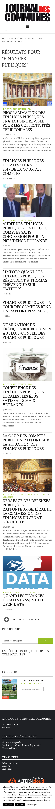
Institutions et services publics (18, 109)
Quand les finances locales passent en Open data (23, 600)
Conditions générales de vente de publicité (21, 745)
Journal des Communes (31, 683)
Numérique (8, 592)
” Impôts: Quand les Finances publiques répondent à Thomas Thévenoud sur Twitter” (25, 280)
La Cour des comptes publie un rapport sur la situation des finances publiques (26, 442)
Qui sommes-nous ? (10, 724)
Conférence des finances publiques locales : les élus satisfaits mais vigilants (23, 396)
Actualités (8, 497)
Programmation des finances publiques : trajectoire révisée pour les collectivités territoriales (26, 121)
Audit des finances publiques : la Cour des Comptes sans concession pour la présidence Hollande (27, 232)
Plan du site (7, 769)
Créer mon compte (10, 763)
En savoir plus (32, 804)
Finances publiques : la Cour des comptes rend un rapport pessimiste (27, 306)
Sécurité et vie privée (11, 742)
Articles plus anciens (25, 619)
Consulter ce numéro (32, 689)
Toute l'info (41, 495)
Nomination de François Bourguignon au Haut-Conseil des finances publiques (27, 331)
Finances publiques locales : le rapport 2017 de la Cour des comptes (23, 167)
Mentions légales (9, 748)
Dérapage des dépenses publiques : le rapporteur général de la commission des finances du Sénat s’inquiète (27, 511)
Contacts (6, 766)
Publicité (6, 727)
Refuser (20, 805)
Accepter (8, 805)
